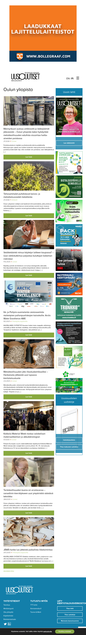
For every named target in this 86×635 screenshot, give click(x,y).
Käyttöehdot (8, 616)
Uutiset (14, 141)
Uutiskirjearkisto (69, 440)
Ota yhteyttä (8, 612)
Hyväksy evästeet (64, 631)
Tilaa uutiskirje (69, 615)
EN (68, 78)
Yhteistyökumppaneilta (19, 321)
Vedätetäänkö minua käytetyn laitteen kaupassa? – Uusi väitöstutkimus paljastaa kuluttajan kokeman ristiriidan (28, 255)
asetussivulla (47, 631)
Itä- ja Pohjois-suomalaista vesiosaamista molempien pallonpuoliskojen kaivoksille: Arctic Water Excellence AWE (27, 315)
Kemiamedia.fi (35, 608)
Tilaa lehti (70, 608)
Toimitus (6, 605)
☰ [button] (77, 78)
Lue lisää (29, 157)
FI (72, 78)
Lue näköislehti (69, 143)
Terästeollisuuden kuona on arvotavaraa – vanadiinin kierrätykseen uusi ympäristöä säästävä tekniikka (28, 493)
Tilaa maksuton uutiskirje (69, 447)
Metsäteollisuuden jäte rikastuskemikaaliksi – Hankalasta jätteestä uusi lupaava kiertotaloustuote (25, 375)
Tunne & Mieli (35, 612)
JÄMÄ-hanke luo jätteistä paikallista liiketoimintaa (28, 549)
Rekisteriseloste (9, 619)
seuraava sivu (8, 571)
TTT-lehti (33, 605)
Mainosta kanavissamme (70, 621)
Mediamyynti (8, 608)
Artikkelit (14, 200)
